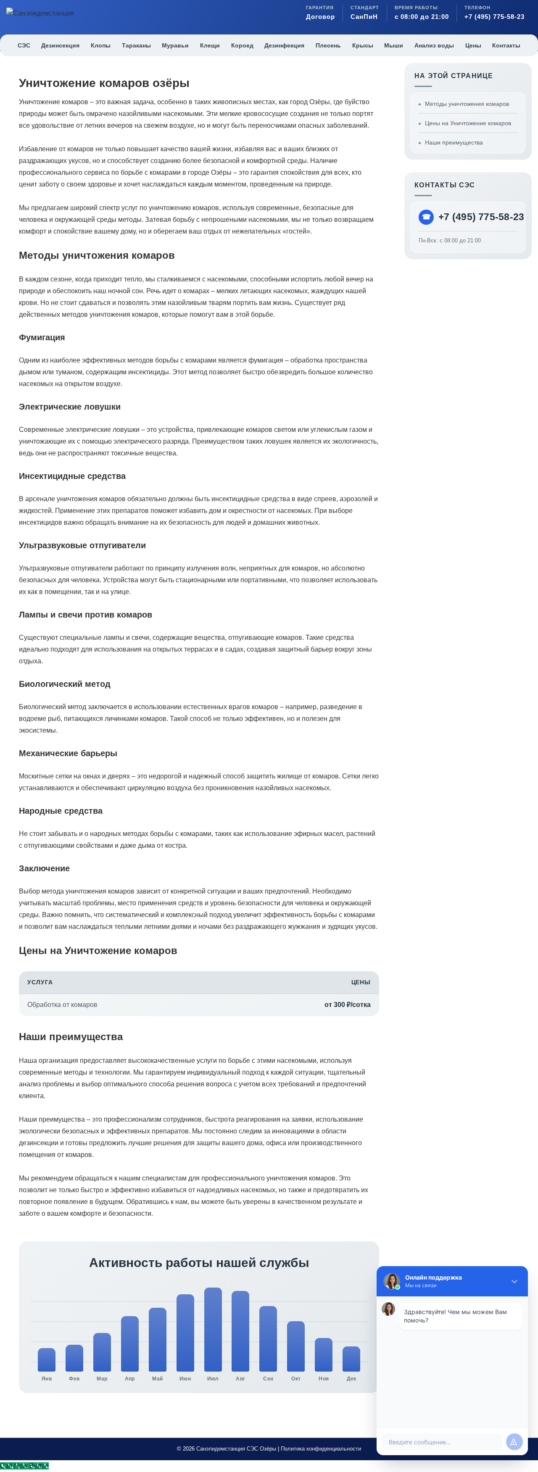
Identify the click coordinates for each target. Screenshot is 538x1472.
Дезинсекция (60, 45)
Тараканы (136, 45)
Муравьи (175, 45)
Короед (242, 45)
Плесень (328, 45)
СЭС (24, 45)
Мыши (393, 45)
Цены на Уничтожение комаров (468, 123)
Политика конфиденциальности (321, 1449)
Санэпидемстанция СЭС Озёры (236, 1449)
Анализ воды (434, 45)
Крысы (362, 45)
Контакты (506, 45)
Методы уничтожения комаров (467, 103)
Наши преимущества (454, 142)
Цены (473, 45)
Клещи (210, 45)
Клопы (101, 45)
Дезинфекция (284, 45)
